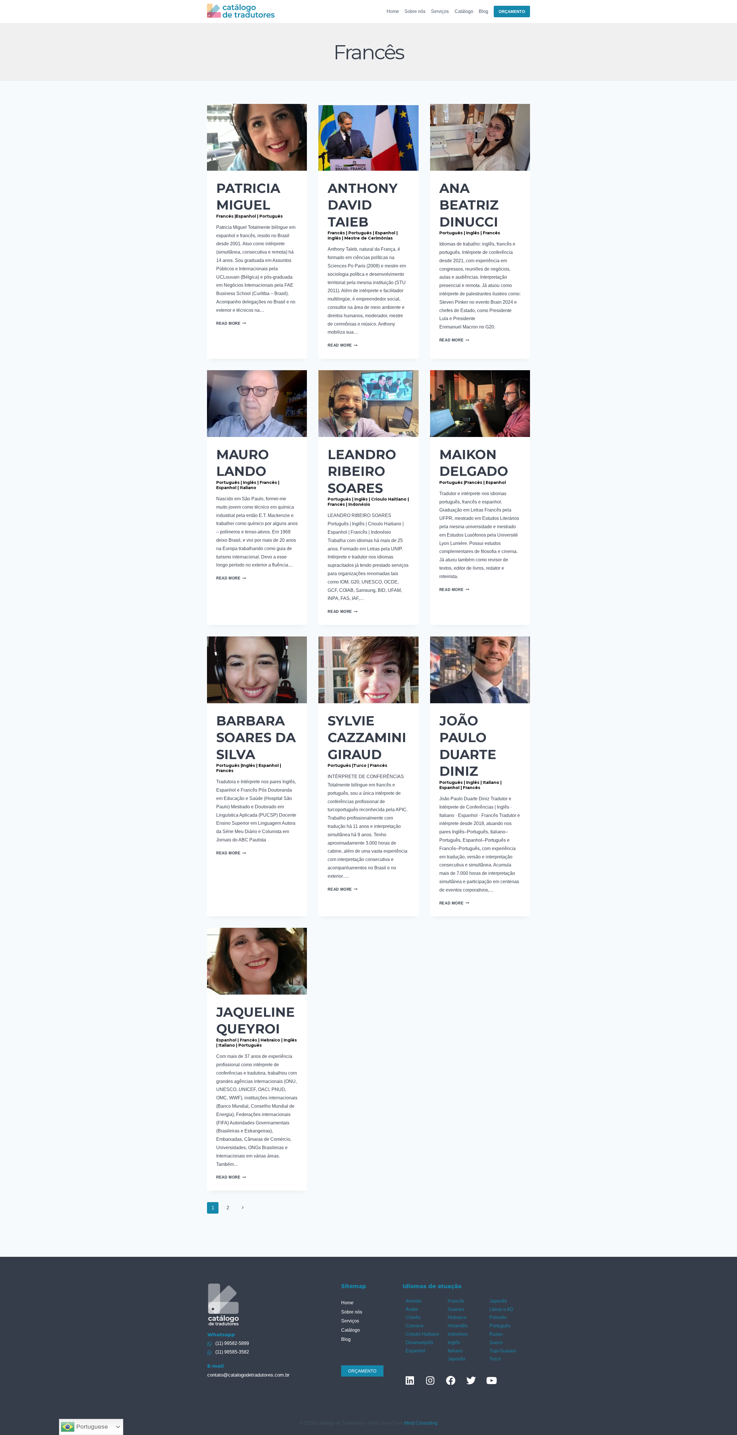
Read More (231, 323)
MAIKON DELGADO (473, 465)
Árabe (412, 1309)
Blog (483, 11)
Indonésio (458, 1334)
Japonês (456, 1358)
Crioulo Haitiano (422, 1334)
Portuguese (91, 1426)
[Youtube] (491, 1380)
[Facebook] (450, 1380)
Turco (495, 1358)
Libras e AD (501, 1309)
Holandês (458, 1325)
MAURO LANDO (247, 468)
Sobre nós (415, 11)
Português (499, 1325)
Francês (456, 1301)
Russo (496, 1334)
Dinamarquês (419, 1342)
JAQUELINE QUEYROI (256, 1026)
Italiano (455, 1350)
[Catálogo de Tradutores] (241, 11)
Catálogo (464, 11)
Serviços (440, 11)
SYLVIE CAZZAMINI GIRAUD (367, 740)
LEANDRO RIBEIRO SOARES (368, 476)
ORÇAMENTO (512, 11)
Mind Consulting (421, 1423)
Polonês (497, 1317)
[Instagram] (430, 1380)
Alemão (413, 1301)
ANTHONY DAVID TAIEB (363, 210)
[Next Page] (242, 1208)
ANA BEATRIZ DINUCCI (469, 208)
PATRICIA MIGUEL (249, 199)
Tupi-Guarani (502, 1350)
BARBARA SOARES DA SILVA (256, 743)
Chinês (413, 1317)
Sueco (496, 1342)
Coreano (414, 1325)
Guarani (456, 1309)
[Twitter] (470, 1380)
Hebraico (457, 1317)
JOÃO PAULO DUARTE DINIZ (470, 751)
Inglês (454, 1342)
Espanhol (415, 1350)
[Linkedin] (409, 1380)
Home (393, 11)
